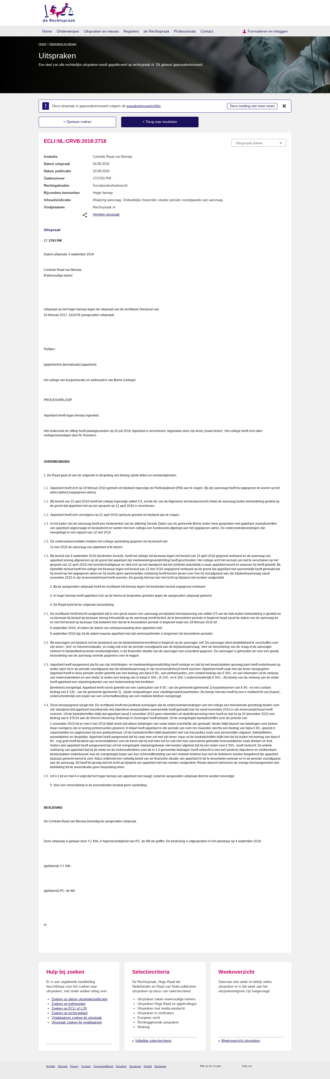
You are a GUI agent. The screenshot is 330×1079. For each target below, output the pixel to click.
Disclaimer (160, 1066)
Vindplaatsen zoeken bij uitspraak (77, 1018)
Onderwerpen (68, 31)
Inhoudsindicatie (57, 200)
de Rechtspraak (156, 31)
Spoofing (121, 1066)
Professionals (185, 31)
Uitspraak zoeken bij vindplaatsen (77, 1022)
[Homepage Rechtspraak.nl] (57, 12)
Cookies (86, 1066)
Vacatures (135, 1066)
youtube (283, 1066)
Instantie (50, 157)
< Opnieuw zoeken (77, 122)
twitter (256, 1066)
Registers (131, 31)
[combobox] (259, 143)
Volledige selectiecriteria (153, 1041)
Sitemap (63, 1066)
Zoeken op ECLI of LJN (69, 1008)
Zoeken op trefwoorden (69, 1004)
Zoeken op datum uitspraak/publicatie (80, 999)
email (232, 1066)
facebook (263, 1066)
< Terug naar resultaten (160, 122)
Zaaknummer (54, 178)
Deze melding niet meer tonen (252, 106)
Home (47, 31)
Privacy (74, 1066)
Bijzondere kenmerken (62, 193)
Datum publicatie (57, 171)
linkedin (276, 1066)
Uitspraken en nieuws (101, 31)
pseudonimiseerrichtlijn (144, 106)
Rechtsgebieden (56, 185)
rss (226, 1066)
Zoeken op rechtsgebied (69, 1013)
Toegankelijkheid (103, 1066)
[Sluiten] (284, 106)
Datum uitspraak (57, 164)
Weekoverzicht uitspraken (240, 1041)
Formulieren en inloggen (268, 31)
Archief (148, 1066)
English (50, 1066)
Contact (207, 31)
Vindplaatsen (54, 207)
